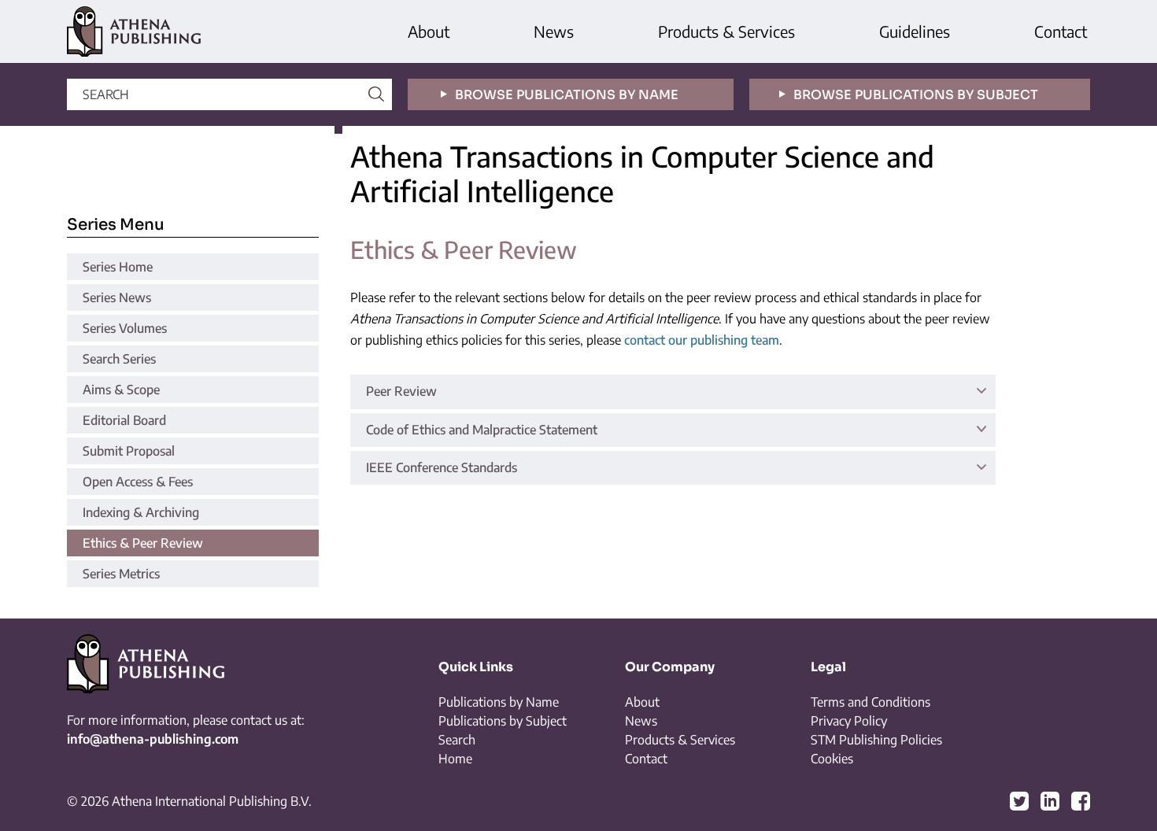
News (554, 31)
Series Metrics (121, 574)
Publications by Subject (502, 721)
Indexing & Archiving (141, 512)
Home (455, 758)
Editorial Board (124, 420)
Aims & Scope (121, 389)
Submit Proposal (129, 451)
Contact (1060, 31)
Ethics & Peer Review (143, 543)
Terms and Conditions (870, 702)
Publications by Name (498, 702)
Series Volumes (125, 328)
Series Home (118, 267)
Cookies (832, 758)
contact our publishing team (701, 340)
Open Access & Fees (138, 481)
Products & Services (726, 31)
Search (456, 740)
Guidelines (914, 31)
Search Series (119, 359)
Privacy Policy (849, 721)
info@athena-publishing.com (152, 739)
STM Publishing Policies (876, 740)
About (428, 31)
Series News (117, 297)
